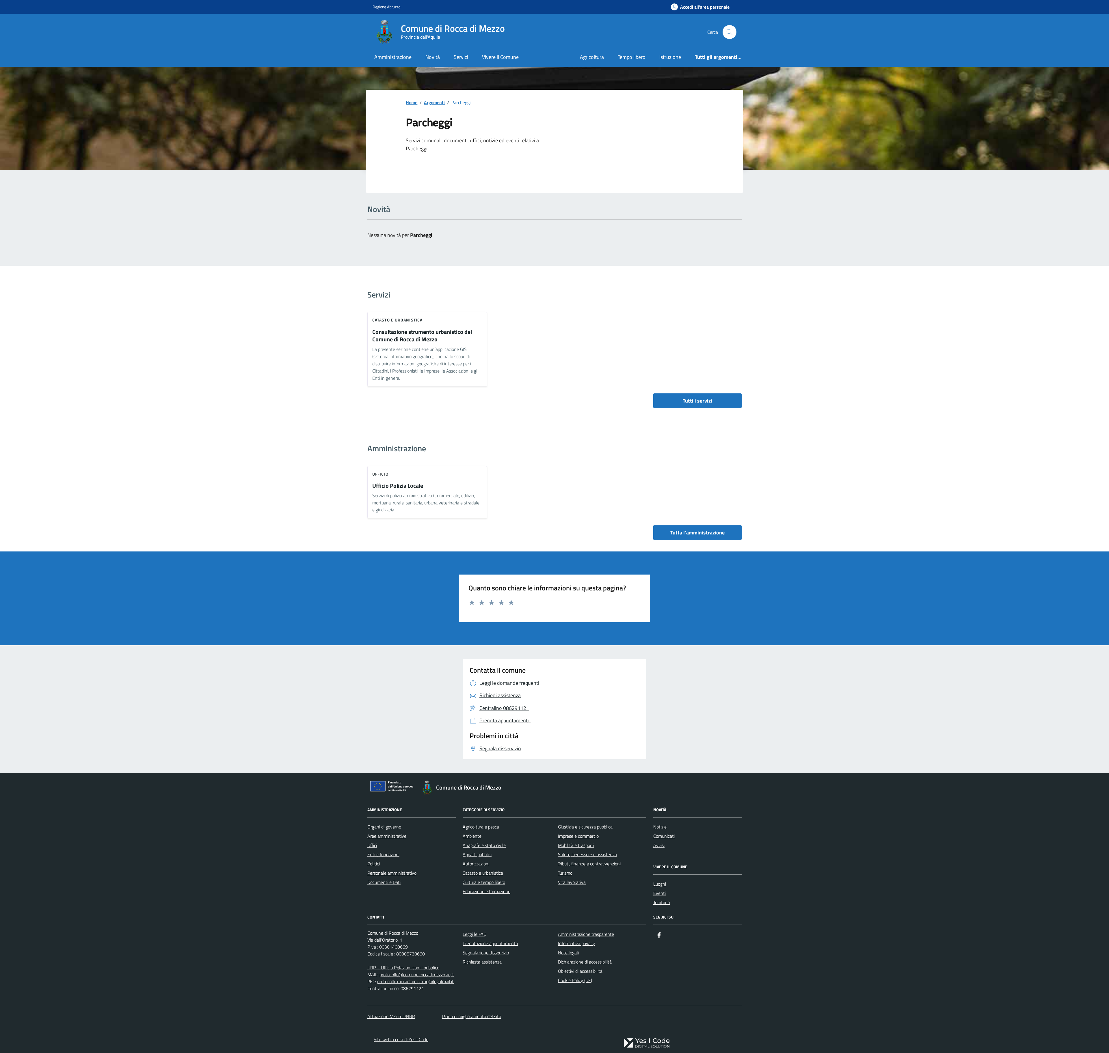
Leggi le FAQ (475, 934)
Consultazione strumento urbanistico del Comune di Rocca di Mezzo (422, 335)
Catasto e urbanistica (397, 320)
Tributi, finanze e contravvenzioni (589, 863)
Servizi (461, 57)
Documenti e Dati (384, 882)
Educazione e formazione (486, 891)
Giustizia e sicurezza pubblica (585, 826)
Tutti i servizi (697, 401)
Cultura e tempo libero (484, 882)
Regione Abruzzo (386, 7)
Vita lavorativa (572, 882)
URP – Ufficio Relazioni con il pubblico (403, 967)
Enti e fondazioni (383, 854)
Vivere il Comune (500, 57)
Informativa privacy (576, 943)
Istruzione (670, 57)
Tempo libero (631, 57)
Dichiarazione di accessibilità (585, 961)
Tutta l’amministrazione (697, 532)
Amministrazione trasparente (586, 934)
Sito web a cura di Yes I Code (401, 1039)
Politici (373, 863)
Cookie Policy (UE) (575, 980)
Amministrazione (393, 57)
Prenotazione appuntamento (490, 943)
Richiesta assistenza (482, 961)
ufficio (380, 474)
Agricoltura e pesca (481, 826)
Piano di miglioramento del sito (471, 1016)
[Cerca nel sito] (729, 32)
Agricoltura (592, 57)
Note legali (568, 952)
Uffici (372, 845)
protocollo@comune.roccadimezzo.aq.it (416, 974)
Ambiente (472, 836)
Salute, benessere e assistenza (587, 854)
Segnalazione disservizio (486, 952)
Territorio (661, 902)
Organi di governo (384, 826)
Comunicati (664, 836)
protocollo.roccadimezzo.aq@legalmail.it (415, 981)
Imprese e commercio (578, 836)
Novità (432, 57)
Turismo (565, 872)
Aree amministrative (386, 836)
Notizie (660, 826)
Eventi (659, 893)
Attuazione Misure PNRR (391, 1016)
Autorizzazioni (476, 863)
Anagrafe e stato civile (484, 845)
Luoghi (659, 883)
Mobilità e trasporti (576, 845)
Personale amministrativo (391, 872)
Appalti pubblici (477, 854)
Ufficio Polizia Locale (397, 486)
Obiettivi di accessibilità (580, 971)
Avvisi (659, 845)
